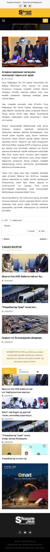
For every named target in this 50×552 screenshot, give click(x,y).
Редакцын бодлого (14, 2)
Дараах (43, 239)
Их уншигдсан (24, 371)
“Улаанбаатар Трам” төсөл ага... (19, 307)
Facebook (31, 231)
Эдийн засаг (17, 220)
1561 (6, 220)
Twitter (43, 231)
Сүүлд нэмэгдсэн (8, 371)
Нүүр (15, 24)
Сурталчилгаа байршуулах (32, 2)
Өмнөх (6, 239)
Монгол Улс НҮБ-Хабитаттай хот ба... (22, 276)
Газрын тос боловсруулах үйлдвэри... (22, 337)
